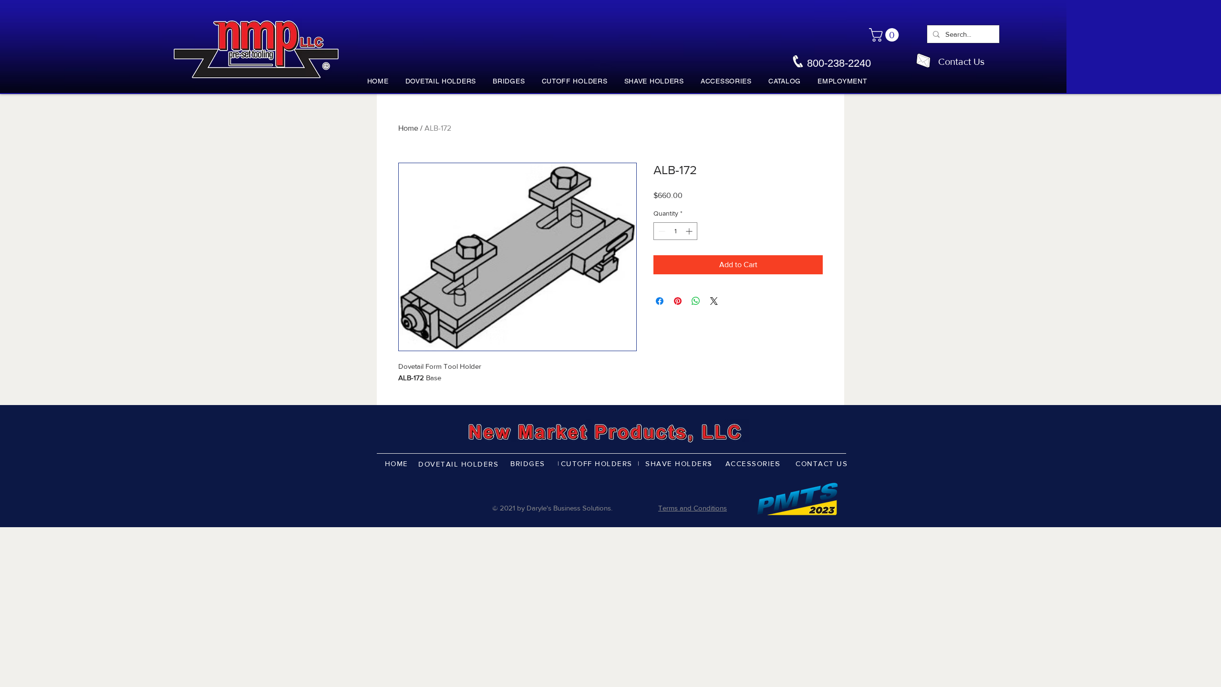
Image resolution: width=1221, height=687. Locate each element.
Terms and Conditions (692, 508)
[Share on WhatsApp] (696, 301)
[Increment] (690, 231)
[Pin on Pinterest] (677, 301)
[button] (885, 35)
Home (408, 128)
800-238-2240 (839, 63)
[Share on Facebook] (659, 301)
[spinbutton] (675, 231)
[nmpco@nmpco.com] (923, 60)
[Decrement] (661, 231)
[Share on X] (714, 301)
